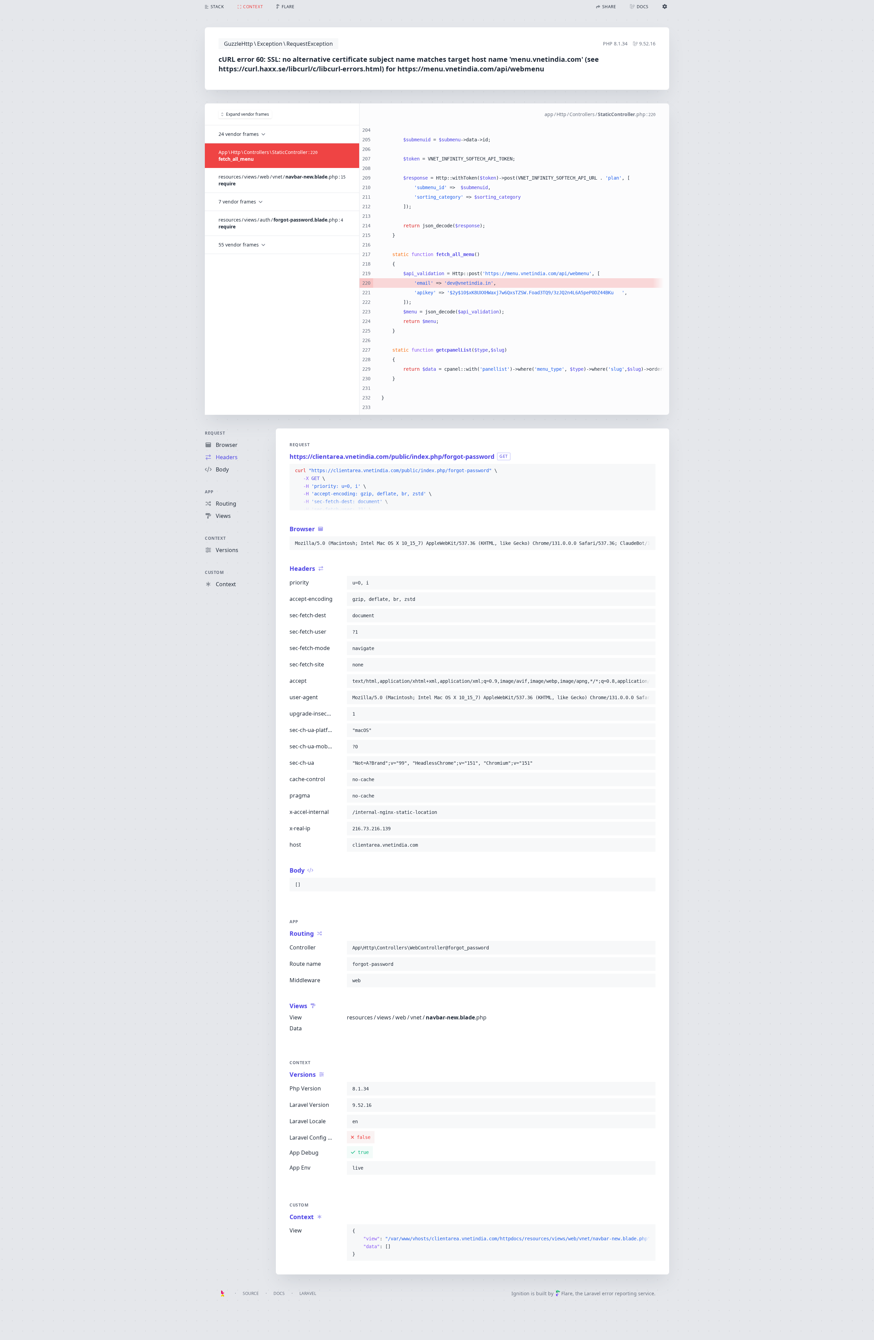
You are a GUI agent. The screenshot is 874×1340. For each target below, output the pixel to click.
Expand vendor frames (247, 114)
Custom (214, 572)
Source (251, 1293)
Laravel (307, 1293)
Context (215, 538)
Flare (567, 1293)
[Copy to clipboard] (647, 471)
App (209, 492)
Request (215, 433)
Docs (279, 1293)
